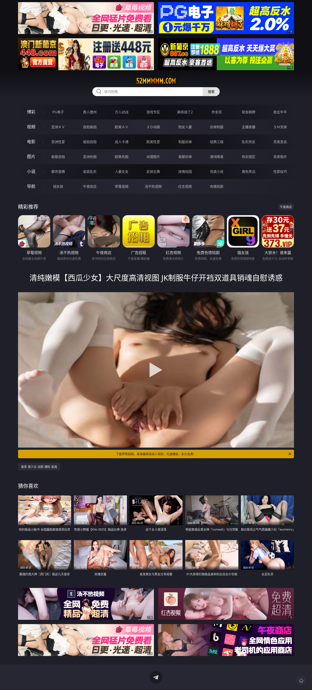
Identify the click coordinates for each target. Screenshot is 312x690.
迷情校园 (185, 171)
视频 (31, 127)
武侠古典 (153, 171)
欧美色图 (121, 156)
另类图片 (280, 156)
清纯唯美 (216, 156)
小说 (31, 171)
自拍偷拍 (90, 127)
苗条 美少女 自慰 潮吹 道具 (39, 467)
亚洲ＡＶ (58, 127)
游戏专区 (153, 112)
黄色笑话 (248, 171)
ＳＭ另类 (280, 127)
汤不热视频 (153, 186)
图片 (31, 156)
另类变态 (280, 141)
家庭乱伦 (90, 171)
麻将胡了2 (185, 112)
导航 (31, 186)
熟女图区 (248, 156)
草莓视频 (121, 186)
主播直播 (248, 127)
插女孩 (58, 186)
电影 (31, 142)
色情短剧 (216, 186)
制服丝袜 (185, 141)
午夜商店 (90, 186)
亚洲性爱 (58, 141)
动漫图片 (153, 156)
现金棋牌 (248, 112)
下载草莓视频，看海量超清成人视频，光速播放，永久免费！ (156, 454)
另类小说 (216, 171)
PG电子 (58, 112)
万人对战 (121, 112)
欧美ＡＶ (121, 127)
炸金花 (217, 112)
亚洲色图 (90, 156)
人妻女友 (121, 171)
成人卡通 (121, 141)
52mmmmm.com (156, 81)
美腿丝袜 (185, 156)
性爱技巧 (280, 171)
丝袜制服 (216, 127)
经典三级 (216, 141)
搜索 (211, 91)
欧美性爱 (153, 141)
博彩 (31, 112)
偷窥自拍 (58, 156)
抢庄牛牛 (280, 112)
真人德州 (90, 112)
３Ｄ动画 (153, 127)
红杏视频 (185, 186)
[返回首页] (301, 681)
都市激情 (58, 171)
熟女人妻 (185, 127)
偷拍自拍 (90, 141)
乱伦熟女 (248, 141)
